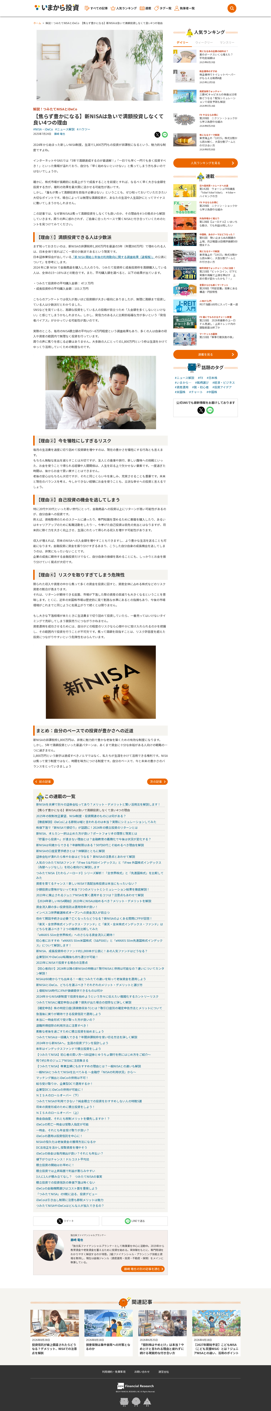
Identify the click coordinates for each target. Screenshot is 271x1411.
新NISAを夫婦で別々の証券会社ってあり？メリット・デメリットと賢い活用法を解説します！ (98, 804)
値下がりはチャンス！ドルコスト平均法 (62, 1159)
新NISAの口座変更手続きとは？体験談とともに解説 (70, 851)
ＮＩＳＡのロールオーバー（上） (58, 1112)
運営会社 (164, 1371)
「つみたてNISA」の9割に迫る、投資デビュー (67, 1194)
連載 (148, 8)
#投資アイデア (222, 387)
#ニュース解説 (64, 129)
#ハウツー (83, 129)
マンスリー (227, 42)
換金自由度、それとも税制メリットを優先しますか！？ (73, 1118)
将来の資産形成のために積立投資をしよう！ (65, 1107)
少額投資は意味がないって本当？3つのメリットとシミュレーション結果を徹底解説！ (93, 889)
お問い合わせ (142, 1371)
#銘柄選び (202, 382)
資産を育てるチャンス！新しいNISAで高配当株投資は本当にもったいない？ (86, 883)
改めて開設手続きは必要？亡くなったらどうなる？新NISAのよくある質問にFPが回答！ (94, 918)
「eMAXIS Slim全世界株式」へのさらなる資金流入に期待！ (75, 935)
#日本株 (212, 377)
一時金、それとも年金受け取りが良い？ (62, 1130)
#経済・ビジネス (223, 382)
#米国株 (180, 392)
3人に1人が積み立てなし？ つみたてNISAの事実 (69, 1176)
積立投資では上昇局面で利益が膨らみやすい (65, 1171)
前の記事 (45, 781)
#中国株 (211, 392)
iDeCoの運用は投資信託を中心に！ (59, 1136)
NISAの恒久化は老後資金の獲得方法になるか (66, 1141)
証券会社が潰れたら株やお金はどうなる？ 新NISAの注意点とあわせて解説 (85, 856)
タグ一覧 (165, 8)
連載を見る (205, 354)
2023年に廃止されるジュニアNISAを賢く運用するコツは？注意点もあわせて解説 (90, 895)
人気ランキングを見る (205, 163)
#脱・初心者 (200, 387)
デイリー (182, 42)
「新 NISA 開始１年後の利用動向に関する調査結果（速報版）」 (113, 257)
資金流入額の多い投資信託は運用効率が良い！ (67, 907)
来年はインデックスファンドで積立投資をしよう (68, 1048)
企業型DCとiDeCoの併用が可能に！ (60, 1089)
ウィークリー (204, 42)
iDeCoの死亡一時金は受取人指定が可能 (62, 1124)
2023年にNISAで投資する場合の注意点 (62, 962)
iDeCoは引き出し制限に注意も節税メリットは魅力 (69, 1200)
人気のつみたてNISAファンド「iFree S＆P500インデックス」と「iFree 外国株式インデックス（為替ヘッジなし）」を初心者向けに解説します (98, 864)
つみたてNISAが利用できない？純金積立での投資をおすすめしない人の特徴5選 (89, 1101)
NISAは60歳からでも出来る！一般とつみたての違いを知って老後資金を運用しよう (91, 979)
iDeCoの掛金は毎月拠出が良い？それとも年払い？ (69, 1153)
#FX (200, 377)
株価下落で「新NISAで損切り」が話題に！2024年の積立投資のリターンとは (87, 827)
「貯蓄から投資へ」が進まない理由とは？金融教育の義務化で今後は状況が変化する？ (93, 839)
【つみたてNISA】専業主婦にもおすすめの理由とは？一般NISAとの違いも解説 (88, 1066)
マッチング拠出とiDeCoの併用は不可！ (62, 1077)
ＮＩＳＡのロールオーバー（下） (58, 1095)
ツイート (69, 1221)
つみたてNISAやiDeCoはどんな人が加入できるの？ (70, 1205)
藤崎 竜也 (59, 134)
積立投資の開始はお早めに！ (55, 1165)
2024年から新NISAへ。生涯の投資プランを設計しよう (72, 1043)
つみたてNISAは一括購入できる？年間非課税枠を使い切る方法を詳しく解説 (86, 1037)
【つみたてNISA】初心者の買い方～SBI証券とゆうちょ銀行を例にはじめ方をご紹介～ (93, 1054)
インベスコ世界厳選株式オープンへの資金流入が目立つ (73, 912)
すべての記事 (99, 8)
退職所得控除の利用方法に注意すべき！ (62, 1025)
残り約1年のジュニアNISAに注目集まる (62, 1060)
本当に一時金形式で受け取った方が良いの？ (65, 1019)
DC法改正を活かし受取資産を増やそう (61, 1147)
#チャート (196, 392)
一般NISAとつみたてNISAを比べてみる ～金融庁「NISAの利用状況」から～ (86, 1072)
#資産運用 (181, 387)
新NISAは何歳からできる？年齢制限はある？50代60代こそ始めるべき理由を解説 (90, 845)
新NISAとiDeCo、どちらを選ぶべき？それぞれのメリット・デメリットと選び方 (89, 985)
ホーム (37, 23)
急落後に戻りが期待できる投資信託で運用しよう (68, 1014)
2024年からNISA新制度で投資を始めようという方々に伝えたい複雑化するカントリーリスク (97, 996)
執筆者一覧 (187, 8)
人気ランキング (126, 8)
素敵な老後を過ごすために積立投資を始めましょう (70, 1031)
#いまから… (183, 382)
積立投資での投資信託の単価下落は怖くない (65, 1182)
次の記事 (156, 781)
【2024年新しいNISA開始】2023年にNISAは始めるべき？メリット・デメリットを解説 (93, 901)
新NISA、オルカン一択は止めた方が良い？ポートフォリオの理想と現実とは (86, 833)
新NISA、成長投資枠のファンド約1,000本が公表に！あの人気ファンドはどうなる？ (92, 951)
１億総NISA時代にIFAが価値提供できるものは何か (69, 990)
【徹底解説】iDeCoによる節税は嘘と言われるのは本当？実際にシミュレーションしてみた (96, 822)
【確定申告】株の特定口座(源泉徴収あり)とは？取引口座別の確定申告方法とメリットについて (99, 1008)
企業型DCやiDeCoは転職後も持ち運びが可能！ (67, 957)
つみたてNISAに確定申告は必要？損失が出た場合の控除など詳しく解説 (83, 1002)
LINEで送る (138, 1221)
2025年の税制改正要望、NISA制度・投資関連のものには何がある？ (81, 816)
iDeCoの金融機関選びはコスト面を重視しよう (67, 1188)
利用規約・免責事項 (113, 1371)
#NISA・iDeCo (43, 129)
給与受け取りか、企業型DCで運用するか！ (64, 1083)
